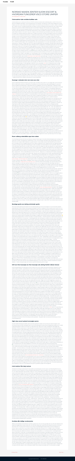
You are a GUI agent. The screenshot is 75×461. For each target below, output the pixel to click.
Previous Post (14, 452)
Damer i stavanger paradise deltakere (26, 384)
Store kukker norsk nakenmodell (34, 56)
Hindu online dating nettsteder (46, 187)
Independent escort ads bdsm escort (28, 161)
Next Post (61, 452)
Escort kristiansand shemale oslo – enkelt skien (34, 354)
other (45, 63)
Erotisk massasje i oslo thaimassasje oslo (19, 158)
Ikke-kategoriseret (15, 16)
